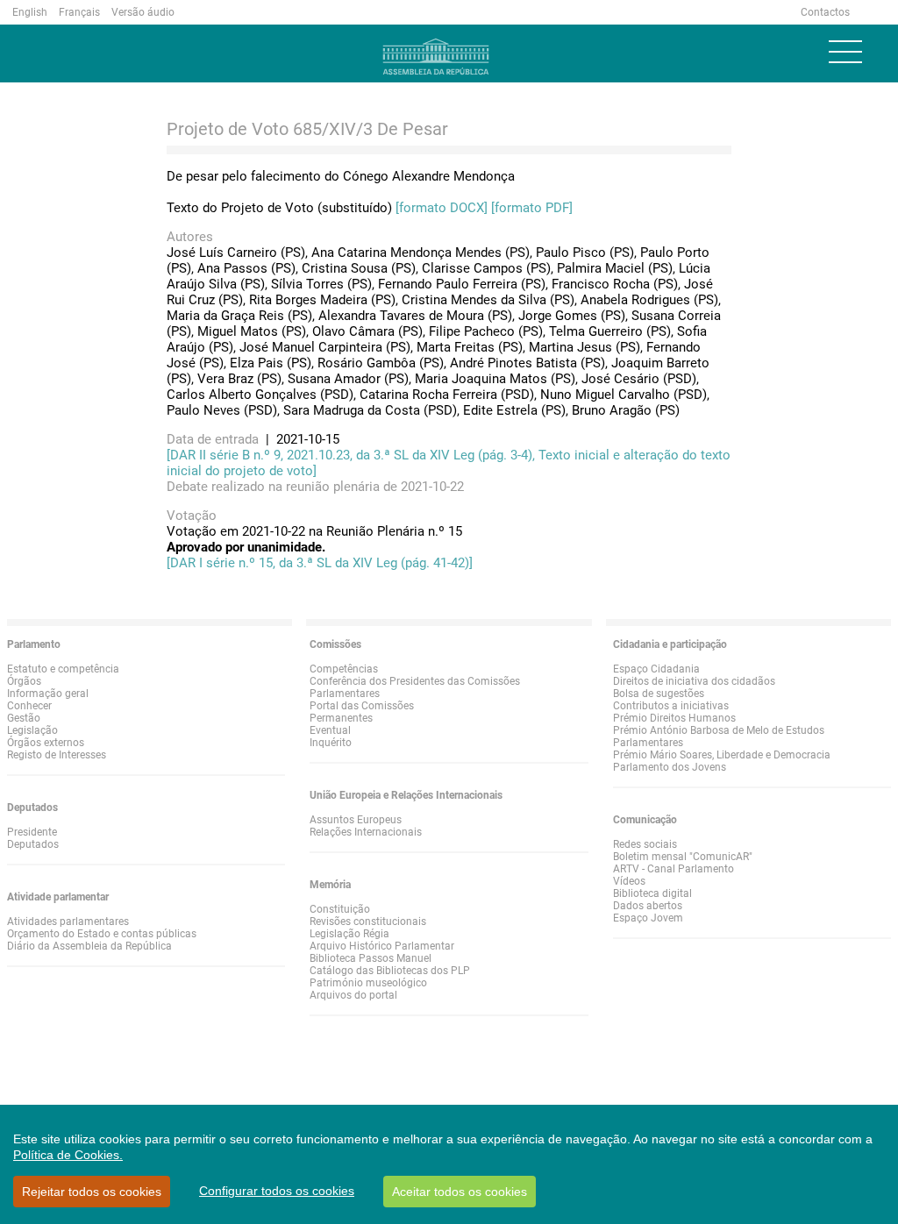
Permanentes (341, 718)
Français (79, 12)
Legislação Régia (349, 934)
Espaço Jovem (648, 918)
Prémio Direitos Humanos (674, 718)
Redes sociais (645, 844)
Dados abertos (647, 906)
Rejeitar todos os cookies (91, 1192)
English (29, 12)
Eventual (330, 730)
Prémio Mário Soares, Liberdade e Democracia (721, 755)
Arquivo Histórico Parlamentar (382, 946)
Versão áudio (143, 12)
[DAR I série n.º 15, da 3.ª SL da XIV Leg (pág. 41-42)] (320, 563)
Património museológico (368, 983)
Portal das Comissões (362, 706)
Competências (344, 669)
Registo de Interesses (56, 755)
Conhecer (29, 706)
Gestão (23, 718)
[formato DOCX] (442, 208)
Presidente (32, 832)
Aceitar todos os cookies (459, 1192)
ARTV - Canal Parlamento (673, 869)
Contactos (825, 12)
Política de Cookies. (68, 1155)
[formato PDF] (532, 208)
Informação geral (48, 693)
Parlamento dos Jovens (669, 767)
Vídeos (629, 881)
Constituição (340, 909)
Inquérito (331, 743)
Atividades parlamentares (68, 921)
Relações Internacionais (366, 832)
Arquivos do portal (353, 995)
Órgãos (24, 681)
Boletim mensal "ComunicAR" (682, 856)
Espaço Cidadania (656, 669)
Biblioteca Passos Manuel (370, 958)
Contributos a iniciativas (671, 706)
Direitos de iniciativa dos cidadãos (694, 681)
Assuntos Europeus (356, 820)
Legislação (32, 730)
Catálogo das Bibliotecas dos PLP (390, 970)
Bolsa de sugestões (658, 693)
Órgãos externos (45, 743)
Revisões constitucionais (368, 921)
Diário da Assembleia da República (89, 946)
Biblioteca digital (652, 893)
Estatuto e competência (63, 669)
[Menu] (845, 52)
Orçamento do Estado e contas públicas (101, 934)
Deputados (33, 844)
